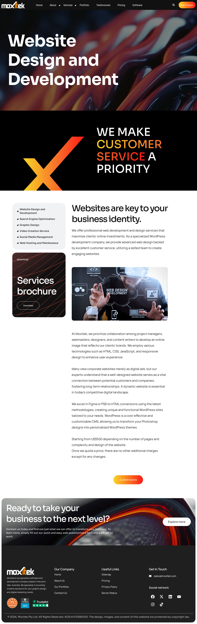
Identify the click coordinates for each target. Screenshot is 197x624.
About (53, 5)
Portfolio (84, 5)
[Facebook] (153, 597)
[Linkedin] (170, 597)
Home (39, 5)
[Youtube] (179, 597)
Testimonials (103, 5)
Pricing (121, 5)
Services (67, 5)
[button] (173, 5)
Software (137, 5)
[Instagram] (153, 604)
